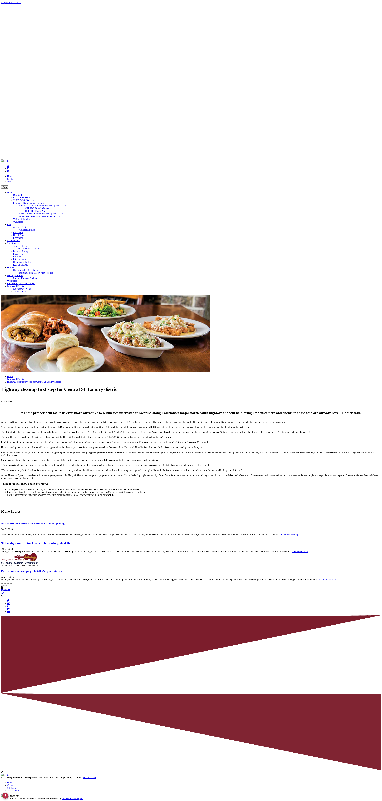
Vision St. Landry (21, 219)
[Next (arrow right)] (5, 585)
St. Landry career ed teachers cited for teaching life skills (35, 543)
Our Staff (17, 195)
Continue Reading (289, 534)
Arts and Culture (21, 227)
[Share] (5, 583)
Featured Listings (21, 251)
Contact (10, 179)
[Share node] (2, 595)
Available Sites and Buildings (27, 248)
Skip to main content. (11, 2)
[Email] (8, 611)
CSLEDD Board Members (37, 208)
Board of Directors (22, 197)
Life (9, 224)
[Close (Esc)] (2, 583)
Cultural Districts (27, 230)
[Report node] (2, 587)
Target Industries (21, 246)
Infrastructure (19, 259)
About (10, 192)
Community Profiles (22, 262)
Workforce (12, 281)
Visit (9, 181)
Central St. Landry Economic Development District (43, 205)
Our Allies (18, 221)
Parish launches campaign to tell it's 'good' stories (31, 571)
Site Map (11, 788)
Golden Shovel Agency (73, 798)
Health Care (18, 235)
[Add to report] (2, 590)
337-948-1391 (89, 777)
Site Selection (13, 243)
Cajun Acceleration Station (25, 270)
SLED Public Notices (23, 200)
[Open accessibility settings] (5, 796)
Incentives (18, 254)
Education (18, 232)
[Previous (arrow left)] (2, 585)
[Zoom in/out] (11, 583)
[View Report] (5, 590)
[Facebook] (8, 600)
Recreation (18, 238)
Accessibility (13, 790)
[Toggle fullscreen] (8, 583)
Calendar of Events (22, 289)
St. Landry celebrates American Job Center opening (33, 523)
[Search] (2, 593)
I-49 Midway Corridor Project (21, 283)
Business (11, 267)
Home (10, 176)
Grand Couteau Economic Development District (41, 213)
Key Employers (20, 264)
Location (17, 256)
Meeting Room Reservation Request (36, 272)
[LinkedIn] (8, 606)
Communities (13, 240)
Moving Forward (15, 275)
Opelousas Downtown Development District (40, 216)
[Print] (8, 609)
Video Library (19, 291)
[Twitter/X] (8, 603)
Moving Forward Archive (25, 278)
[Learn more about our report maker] (8, 590)
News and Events (15, 286)
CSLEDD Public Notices (37, 211)
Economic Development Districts (28, 203)
